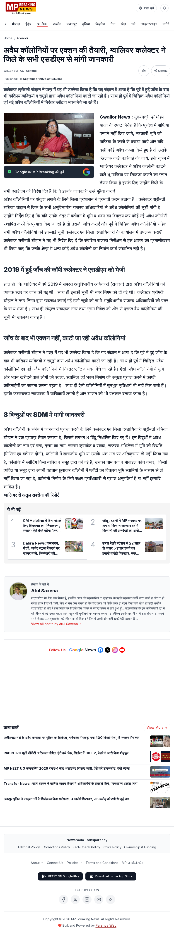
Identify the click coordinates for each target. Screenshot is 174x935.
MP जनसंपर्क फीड (132, 863)
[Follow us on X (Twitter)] (107, 650)
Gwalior (22, 38)
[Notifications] (164, 8)
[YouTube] (98, 899)
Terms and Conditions (102, 863)
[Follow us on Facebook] (100, 650)
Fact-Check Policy (86, 847)
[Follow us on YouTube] (122, 650)
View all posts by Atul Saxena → (56, 624)
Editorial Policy (29, 847)
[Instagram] (87, 899)
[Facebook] (63, 899)
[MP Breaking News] (20, 8)
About (35, 863)
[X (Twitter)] (75, 899)
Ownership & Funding (140, 847)
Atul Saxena (28, 70)
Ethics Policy (112, 847)
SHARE (162, 70)
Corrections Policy (56, 847)
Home (8, 38)
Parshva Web (106, 925)
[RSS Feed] (110, 899)
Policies (72, 863)
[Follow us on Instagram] (115, 650)
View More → (157, 727)
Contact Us (55, 863)
